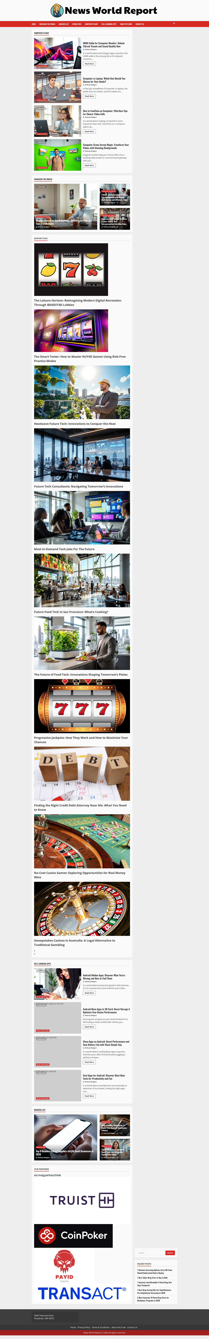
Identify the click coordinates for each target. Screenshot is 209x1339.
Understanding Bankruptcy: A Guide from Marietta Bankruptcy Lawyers (114, 1128)
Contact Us (140, 24)
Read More (89, 64)
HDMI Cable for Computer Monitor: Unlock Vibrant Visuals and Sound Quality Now (57, 53)
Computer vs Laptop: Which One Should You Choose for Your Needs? (57, 87)
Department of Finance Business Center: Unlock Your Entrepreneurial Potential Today (114, 221)
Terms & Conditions (101, 1327)
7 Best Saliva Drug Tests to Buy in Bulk (152, 1277)
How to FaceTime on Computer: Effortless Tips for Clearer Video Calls (57, 121)
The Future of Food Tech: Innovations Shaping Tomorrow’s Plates (81, 674)
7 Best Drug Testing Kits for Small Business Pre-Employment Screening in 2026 (154, 1291)
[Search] (173, 23)
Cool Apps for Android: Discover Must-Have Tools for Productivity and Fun (57, 1085)
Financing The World (47, 24)
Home (34, 24)
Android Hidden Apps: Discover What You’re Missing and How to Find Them (57, 984)
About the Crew (126, 24)
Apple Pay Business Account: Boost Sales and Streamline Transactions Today (112, 1152)
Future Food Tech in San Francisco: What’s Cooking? (71, 612)
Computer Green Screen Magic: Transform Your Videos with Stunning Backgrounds (57, 155)
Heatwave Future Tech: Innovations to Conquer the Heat (75, 424)
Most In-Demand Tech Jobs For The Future (64, 549)
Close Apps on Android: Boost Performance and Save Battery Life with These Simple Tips (57, 1051)
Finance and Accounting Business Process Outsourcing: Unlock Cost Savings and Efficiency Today (114, 197)
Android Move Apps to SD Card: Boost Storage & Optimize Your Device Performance (57, 1018)
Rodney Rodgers (91, 49)
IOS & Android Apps (109, 24)
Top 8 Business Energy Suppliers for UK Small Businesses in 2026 (65, 1137)
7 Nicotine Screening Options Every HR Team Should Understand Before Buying (154, 1271)
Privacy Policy (84, 1327)
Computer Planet (91, 24)
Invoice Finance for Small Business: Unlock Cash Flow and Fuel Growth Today (65, 207)
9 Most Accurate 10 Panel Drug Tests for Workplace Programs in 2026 (153, 1299)
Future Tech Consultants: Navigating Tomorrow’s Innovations (78, 486)
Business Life (64, 24)
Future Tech (76, 24)
